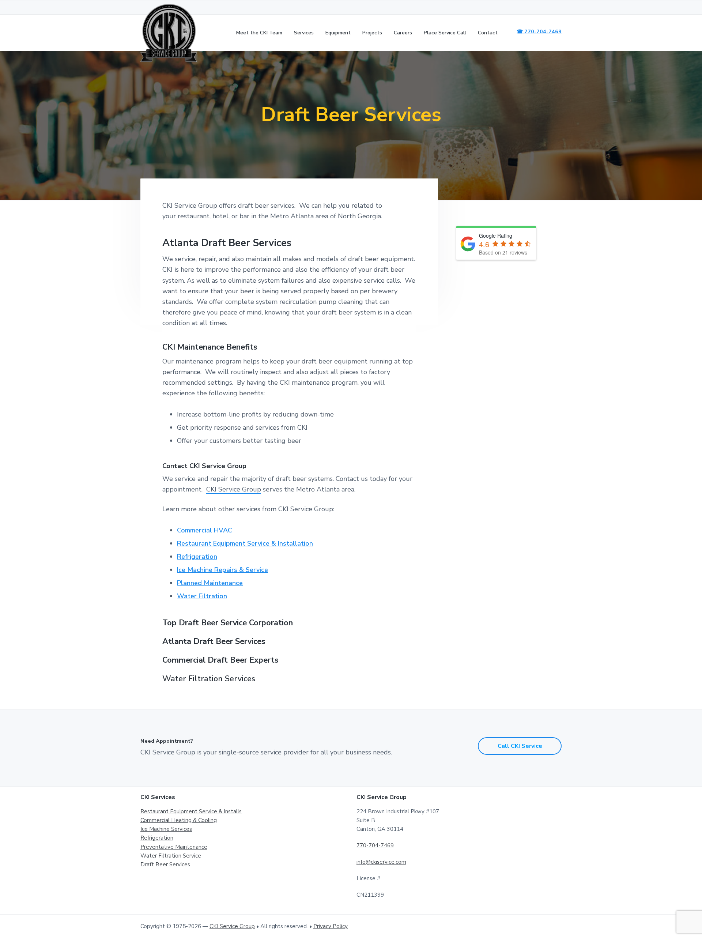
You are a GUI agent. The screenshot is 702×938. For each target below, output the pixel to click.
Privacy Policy (330, 926)
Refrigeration (197, 556)
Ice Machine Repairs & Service (222, 569)
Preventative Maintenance (173, 847)
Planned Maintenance (210, 583)
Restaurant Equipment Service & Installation (245, 543)
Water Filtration (202, 596)
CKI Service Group (233, 489)
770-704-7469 (375, 845)
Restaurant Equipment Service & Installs (191, 811)
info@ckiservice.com (381, 862)
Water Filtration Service (170, 855)
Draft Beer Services (165, 864)
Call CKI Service (520, 746)
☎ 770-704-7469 (539, 31)
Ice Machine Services (166, 829)
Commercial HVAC (204, 530)
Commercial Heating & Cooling (178, 820)
